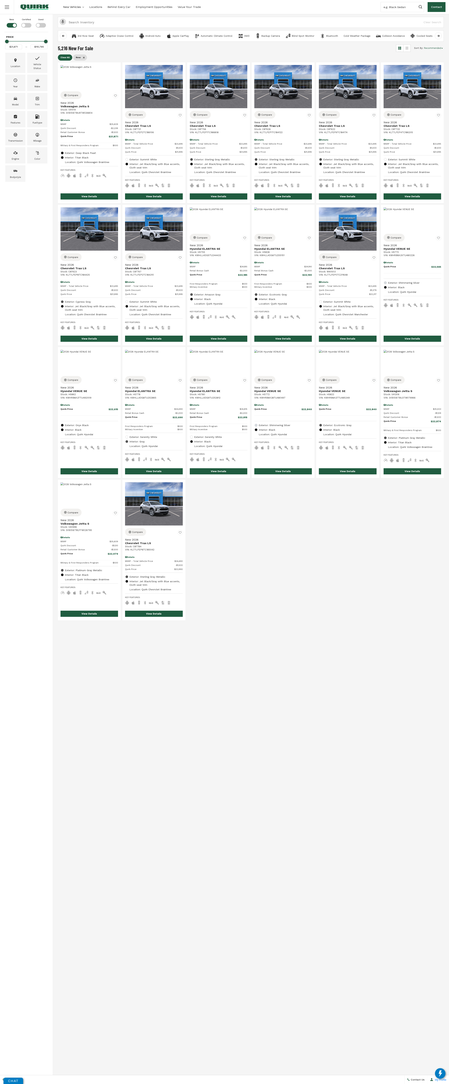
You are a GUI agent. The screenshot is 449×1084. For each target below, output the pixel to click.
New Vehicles (72, 7)
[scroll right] (438, 35)
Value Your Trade (189, 7)
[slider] (7, 41)
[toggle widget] (440, 1073)
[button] (7, 7)
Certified (26, 19)
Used (40, 19)
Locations (95, 7)
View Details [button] (89, 196)
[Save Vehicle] (115, 95)
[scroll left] (63, 35)
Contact (436, 7)
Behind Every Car (119, 7)
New (11, 19)
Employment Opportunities (154, 7)
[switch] (11, 23)
